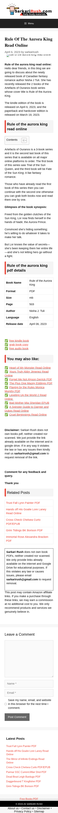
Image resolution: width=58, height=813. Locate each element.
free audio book (18, 348)
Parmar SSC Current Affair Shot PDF (26, 772)
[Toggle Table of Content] (22, 140)
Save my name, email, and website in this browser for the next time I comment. (29, 704)
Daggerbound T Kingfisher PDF (23, 781)
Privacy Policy (22, 811)
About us (13, 808)
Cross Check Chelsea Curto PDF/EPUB (28, 767)
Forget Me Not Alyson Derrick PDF (30, 379)
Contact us (27, 808)
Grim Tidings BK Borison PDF (24, 530)
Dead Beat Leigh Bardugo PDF (23, 776)
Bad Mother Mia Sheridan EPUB (29, 402)
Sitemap (39, 811)
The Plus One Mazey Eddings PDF (30, 383)
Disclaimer (43, 808)
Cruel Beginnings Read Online (28, 414)
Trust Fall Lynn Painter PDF (23, 502)
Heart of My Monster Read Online (30, 367)
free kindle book (19, 340)
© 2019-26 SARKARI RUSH (29, 804)
